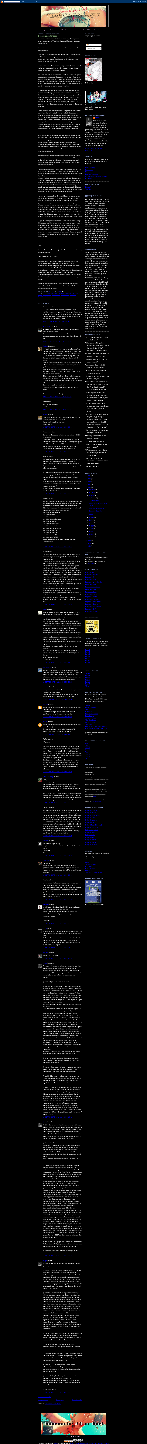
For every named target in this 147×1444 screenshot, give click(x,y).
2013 (89, 481)
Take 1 (87, 746)
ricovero (73, 295)
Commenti (91, 48)
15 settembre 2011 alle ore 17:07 (57, 947)
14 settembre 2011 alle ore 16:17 (57, 923)
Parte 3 (87, 654)
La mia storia (89, 170)
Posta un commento (44, 1397)
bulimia (61, 293)
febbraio (92, 534)
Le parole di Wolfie (91, 597)
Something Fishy (90, 864)
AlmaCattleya (47, 326)
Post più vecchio (77, 1400)
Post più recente (43, 1400)
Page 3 (87, 682)
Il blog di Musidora (91, 820)
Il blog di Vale (89, 837)
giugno (91, 523)
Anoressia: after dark (74, 8)
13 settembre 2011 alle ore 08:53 (57, 875)
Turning (91, 514)
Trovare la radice (94, 500)
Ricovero (88, 172)
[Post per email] (63, 291)
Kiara (44, 609)
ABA (86, 709)
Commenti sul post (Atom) (53, 1404)
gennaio (92, 537)
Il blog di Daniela (90, 813)
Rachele (45, 346)
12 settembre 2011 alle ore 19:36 (57, 855)
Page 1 (87, 677)
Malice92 (45, 840)
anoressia (49, 293)
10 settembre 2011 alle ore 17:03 (57, 547)
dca (76, 293)
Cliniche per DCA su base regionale (96, 726)
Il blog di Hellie (89, 832)
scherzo (41, 296)
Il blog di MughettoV (91, 830)
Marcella (45, 952)
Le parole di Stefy (90, 609)
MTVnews (88, 178)
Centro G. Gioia (90, 722)
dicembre (92, 489)
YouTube (88, 189)
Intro (86, 743)
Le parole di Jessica (91, 574)
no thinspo (56, 295)
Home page (59, 1400)
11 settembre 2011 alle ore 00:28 (57, 682)
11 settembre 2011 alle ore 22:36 (57, 772)
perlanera (46, 904)
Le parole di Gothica (91, 611)
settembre (92, 498)
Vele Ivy (45, 704)
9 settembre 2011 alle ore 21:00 (57, 397)
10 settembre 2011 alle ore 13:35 (57, 451)
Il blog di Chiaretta (91, 810)
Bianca (45, 414)
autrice (94, 796)
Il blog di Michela (90, 822)
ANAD (87, 862)
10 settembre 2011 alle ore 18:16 (57, 604)
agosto (91, 517)
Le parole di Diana (91, 594)
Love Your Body (90, 868)
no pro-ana (47, 295)
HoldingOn (88, 870)
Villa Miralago (89, 716)
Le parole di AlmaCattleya (93, 602)
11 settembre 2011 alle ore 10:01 (57, 717)
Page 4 (87, 684)
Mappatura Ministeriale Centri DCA (96, 728)
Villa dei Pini (89, 705)
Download (90, 563)
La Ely (45, 928)
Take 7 (87, 758)
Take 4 (87, 752)
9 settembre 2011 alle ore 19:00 (57, 341)
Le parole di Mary (90, 579)
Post (89, 45)
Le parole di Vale (90, 584)
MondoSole (88, 711)
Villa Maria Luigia (90, 720)
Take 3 (87, 750)
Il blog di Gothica (90, 840)
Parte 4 (87, 656)
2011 (89, 487)
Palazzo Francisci (91, 707)
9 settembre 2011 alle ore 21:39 (57, 410)
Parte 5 (87, 658)
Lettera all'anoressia (91, 174)
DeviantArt (88, 187)
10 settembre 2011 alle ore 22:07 (57, 662)
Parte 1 (87, 650)
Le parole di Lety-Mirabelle (93, 582)
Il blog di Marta (90, 835)
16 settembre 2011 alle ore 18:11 (57, 1117)
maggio (91, 526)
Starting (87, 673)
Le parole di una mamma (93, 606)
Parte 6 (87, 660)
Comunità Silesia (90, 718)
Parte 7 (87, 662)
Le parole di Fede (90, 589)
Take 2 (87, 748)
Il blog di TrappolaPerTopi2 (93, 825)
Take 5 (87, 754)
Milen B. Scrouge (48, 777)
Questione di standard (95, 511)
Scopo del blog (90, 168)
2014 (89, 479)
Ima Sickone (47, 667)
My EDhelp (88, 866)
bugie (56, 293)
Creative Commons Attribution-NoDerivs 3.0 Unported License (89, 1443)
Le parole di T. (89, 577)
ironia (40, 295)
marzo (91, 531)
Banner (87, 675)
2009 (89, 543)
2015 (89, 476)
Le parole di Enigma (91, 604)
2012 (89, 484)
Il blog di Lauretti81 (91, 842)
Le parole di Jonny (91, 592)
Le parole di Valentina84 (92, 587)
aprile (91, 528)
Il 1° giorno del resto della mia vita (96, 176)
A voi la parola (89, 572)
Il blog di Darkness (91, 844)
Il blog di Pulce (90, 817)
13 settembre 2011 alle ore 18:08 (57, 899)
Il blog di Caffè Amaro (92, 827)
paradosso (65, 295)
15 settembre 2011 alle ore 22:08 (57, 958)
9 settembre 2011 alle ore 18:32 (57, 321)
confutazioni (69, 293)
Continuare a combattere (96, 508)
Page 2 (87, 680)
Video (87, 686)
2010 (89, 540)
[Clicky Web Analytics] (68, 1441)
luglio (91, 520)
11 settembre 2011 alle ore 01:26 (57, 699)
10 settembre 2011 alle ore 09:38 (57, 427)
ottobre (91, 495)
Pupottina (46, 860)
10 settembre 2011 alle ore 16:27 (57, 493)
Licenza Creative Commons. (96, 801)
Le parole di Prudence (92, 599)
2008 (89, 546)
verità (47, 296)
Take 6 (87, 756)
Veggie (45, 963)
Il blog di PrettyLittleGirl (92, 815)
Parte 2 (87, 652)
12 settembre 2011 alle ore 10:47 (57, 802)
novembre (92, 492)
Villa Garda (88, 724)
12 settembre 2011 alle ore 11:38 (57, 836)
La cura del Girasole (91, 714)
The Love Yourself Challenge (94, 873)
